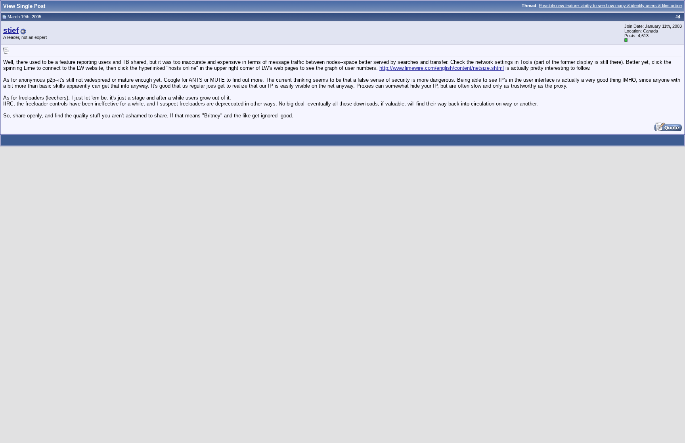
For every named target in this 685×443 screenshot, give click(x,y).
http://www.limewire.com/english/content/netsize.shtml (441, 68)
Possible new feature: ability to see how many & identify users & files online (610, 5)
